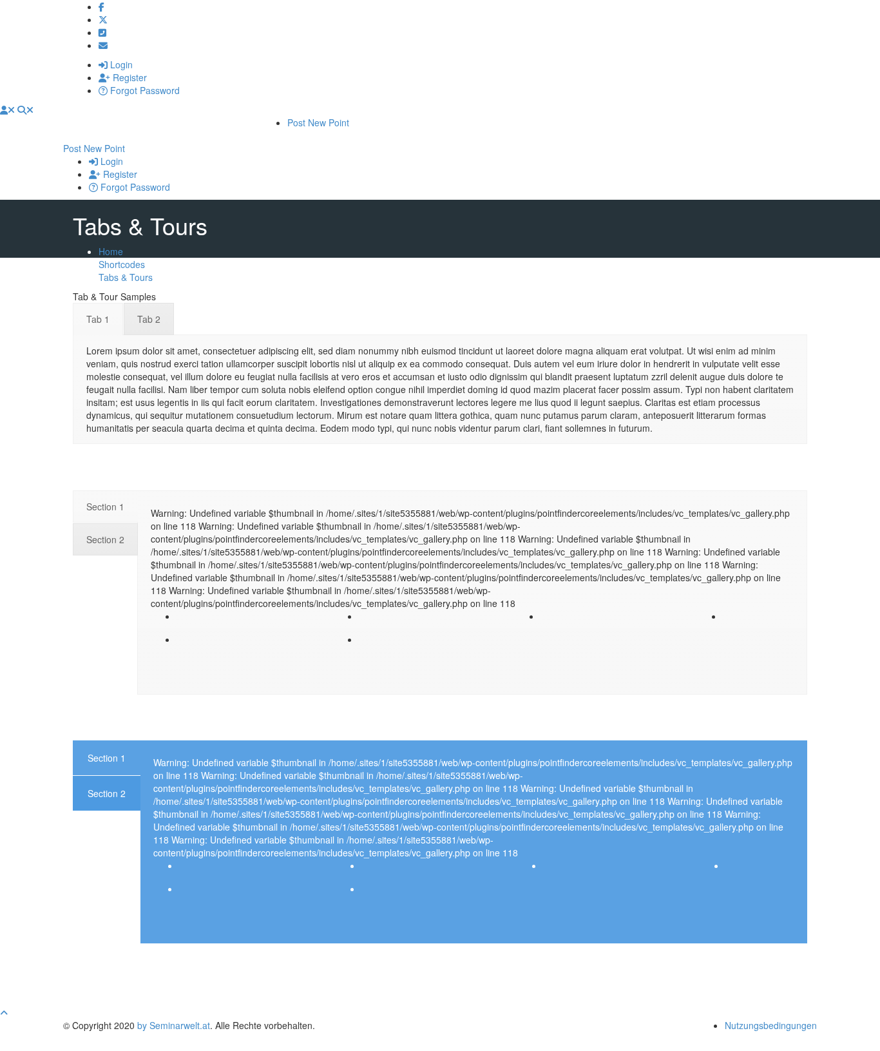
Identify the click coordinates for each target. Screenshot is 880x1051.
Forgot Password (144, 90)
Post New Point (318, 122)
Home (111, 251)
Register (128, 77)
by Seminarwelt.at (173, 1025)
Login (120, 64)
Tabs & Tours (126, 277)
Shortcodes (122, 264)
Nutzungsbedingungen (771, 1025)
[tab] (98, 319)
